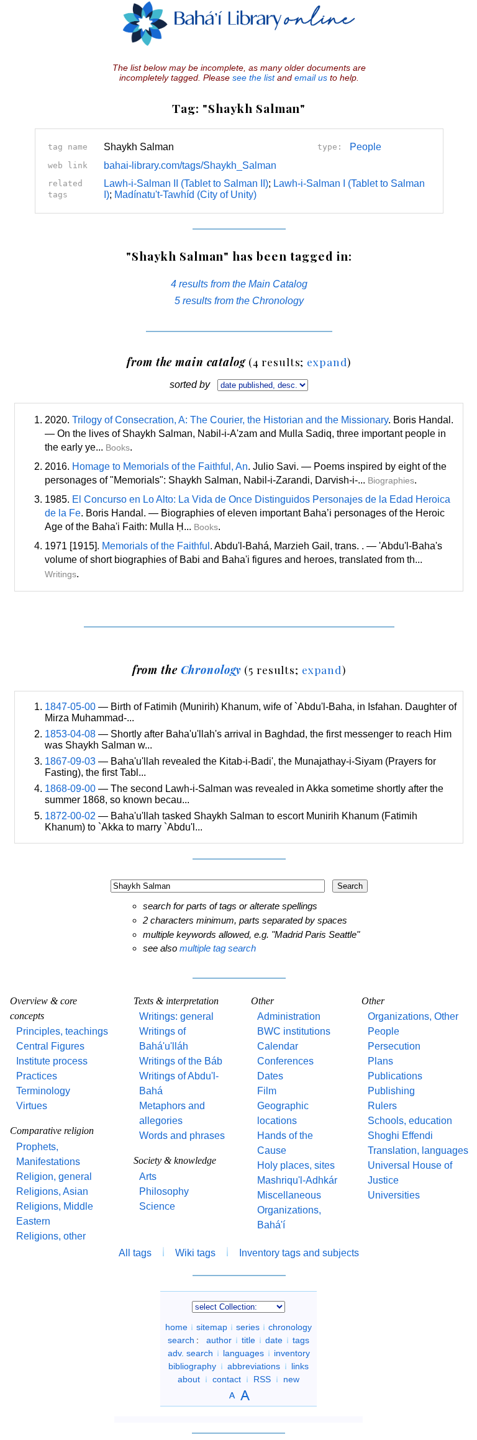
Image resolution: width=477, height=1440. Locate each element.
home (176, 1327)
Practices (36, 1076)
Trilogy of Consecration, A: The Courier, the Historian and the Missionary (230, 420)
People (365, 147)
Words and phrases (182, 1135)
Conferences (285, 1061)
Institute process (52, 1061)
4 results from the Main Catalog (239, 284)
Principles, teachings (62, 1031)
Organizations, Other (413, 1016)
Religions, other (51, 1236)
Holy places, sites (296, 1165)
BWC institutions (293, 1031)
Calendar (277, 1046)
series (248, 1327)
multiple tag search (217, 948)
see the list (253, 78)
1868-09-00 (70, 788)
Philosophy (164, 1191)
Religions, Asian (52, 1191)
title (248, 1340)
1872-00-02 (70, 816)
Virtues (31, 1105)
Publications (395, 1076)
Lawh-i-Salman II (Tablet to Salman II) (186, 183)
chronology (290, 1327)
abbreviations (253, 1366)
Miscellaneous (289, 1195)
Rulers (382, 1105)
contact (226, 1379)
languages (243, 1353)
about (189, 1379)
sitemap (211, 1327)
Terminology (43, 1091)
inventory (292, 1353)
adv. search (190, 1353)
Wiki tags (195, 1253)
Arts (148, 1176)
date (274, 1340)
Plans (380, 1061)
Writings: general (176, 1016)
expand (327, 361)
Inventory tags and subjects (299, 1253)
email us (310, 78)
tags (301, 1340)
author (219, 1340)
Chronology (211, 669)
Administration (288, 1016)
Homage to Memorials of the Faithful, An (160, 466)
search (181, 1340)
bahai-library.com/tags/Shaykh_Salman (190, 165)
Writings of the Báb (180, 1061)
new (291, 1379)
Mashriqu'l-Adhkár (297, 1180)
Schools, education (410, 1120)
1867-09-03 (70, 761)
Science (157, 1206)
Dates (270, 1076)
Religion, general (54, 1176)
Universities (394, 1195)
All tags (135, 1253)
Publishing (391, 1091)
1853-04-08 (70, 734)
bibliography (192, 1366)
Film (266, 1091)
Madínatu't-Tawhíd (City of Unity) (185, 194)
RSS (262, 1379)
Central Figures (50, 1046)
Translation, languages (418, 1150)
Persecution (394, 1046)
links (300, 1366)
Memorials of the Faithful (156, 546)
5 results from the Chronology (239, 300)
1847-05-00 (70, 706)
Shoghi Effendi (400, 1135)
